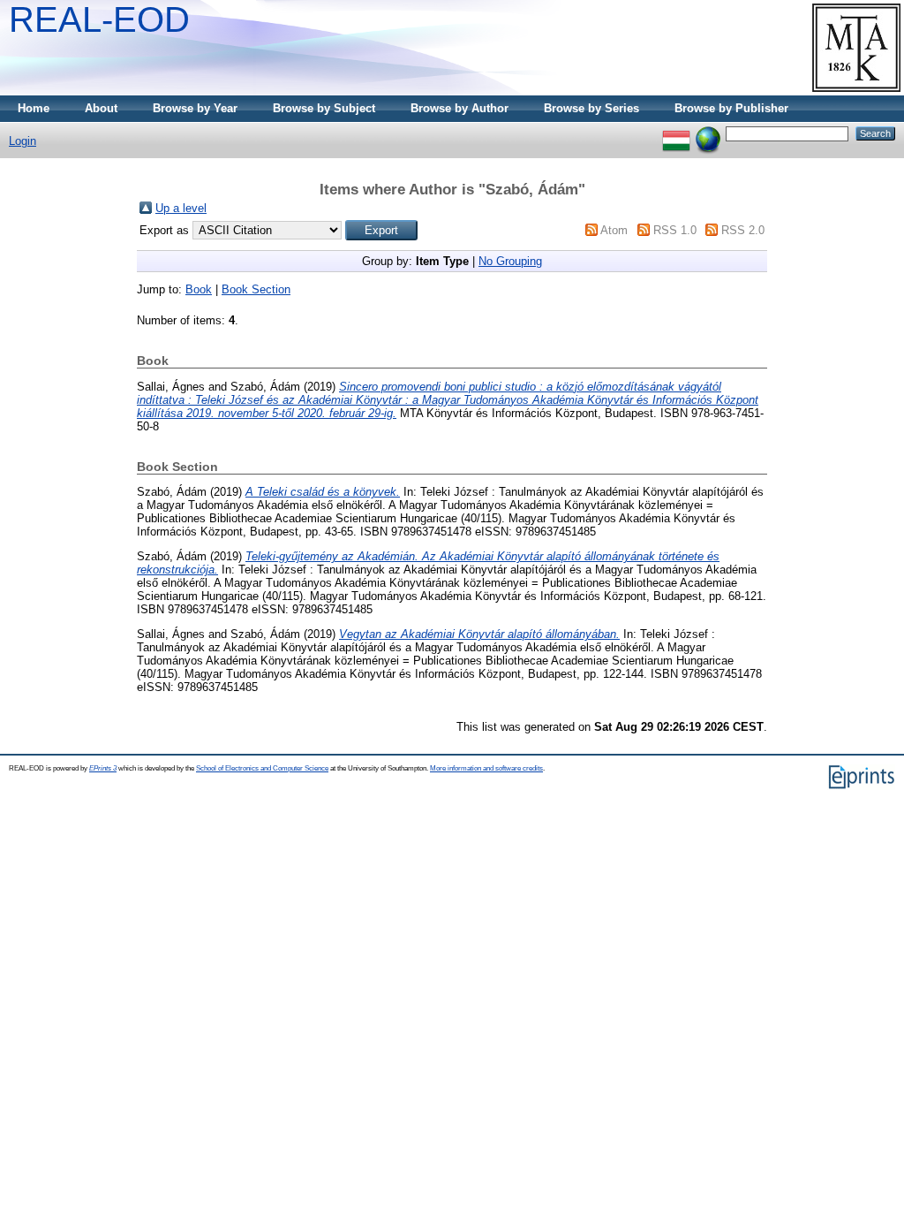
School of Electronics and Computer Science (262, 768)
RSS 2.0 (743, 230)
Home (33, 108)
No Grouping (510, 261)
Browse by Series (591, 108)
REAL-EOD (99, 19)
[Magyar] (676, 133)
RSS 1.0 (675, 230)
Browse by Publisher (731, 108)
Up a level (181, 208)
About (101, 108)
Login (22, 141)
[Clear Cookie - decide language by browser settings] (708, 133)
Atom (614, 230)
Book (198, 289)
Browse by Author (459, 108)
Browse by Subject (324, 108)
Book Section (256, 289)
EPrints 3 (103, 768)
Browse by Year (195, 108)
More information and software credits (486, 768)
